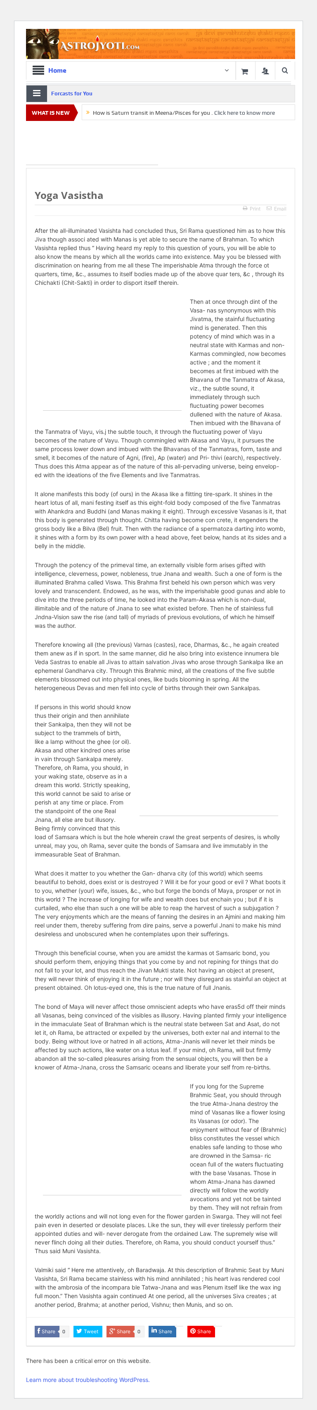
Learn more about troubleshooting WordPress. (88, 1379)
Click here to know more (244, 112)
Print (255, 209)
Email (280, 209)
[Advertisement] (92, 144)
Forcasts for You (71, 93)
